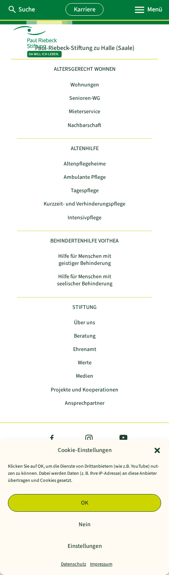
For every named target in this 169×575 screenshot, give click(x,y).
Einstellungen (85, 546)
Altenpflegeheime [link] (85, 164)
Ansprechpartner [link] (85, 403)
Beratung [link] (85, 336)
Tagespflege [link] (85, 191)
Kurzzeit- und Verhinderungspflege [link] (84, 204)
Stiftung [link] (84, 307)
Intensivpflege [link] (84, 218)
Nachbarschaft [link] (84, 125)
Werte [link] (85, 363)
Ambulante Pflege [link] (85, 177)
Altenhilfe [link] (85, 148)
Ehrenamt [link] (84, 349)
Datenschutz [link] (73, 564)
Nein (84, 524)
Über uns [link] (84, 323)
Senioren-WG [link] (84, 98)
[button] (157, 450)
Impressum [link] (101, 564)
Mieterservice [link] (84, 112)
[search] (26, 9)
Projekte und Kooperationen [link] (84, 390)
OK (84, 503)
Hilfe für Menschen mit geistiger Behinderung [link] (84, 260)
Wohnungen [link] (84, 85)
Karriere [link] (85, 9)
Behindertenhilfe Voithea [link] (84, 241)
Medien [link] (84, 376)
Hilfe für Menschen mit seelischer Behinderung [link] (84, 280)
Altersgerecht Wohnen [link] (85, 69)
